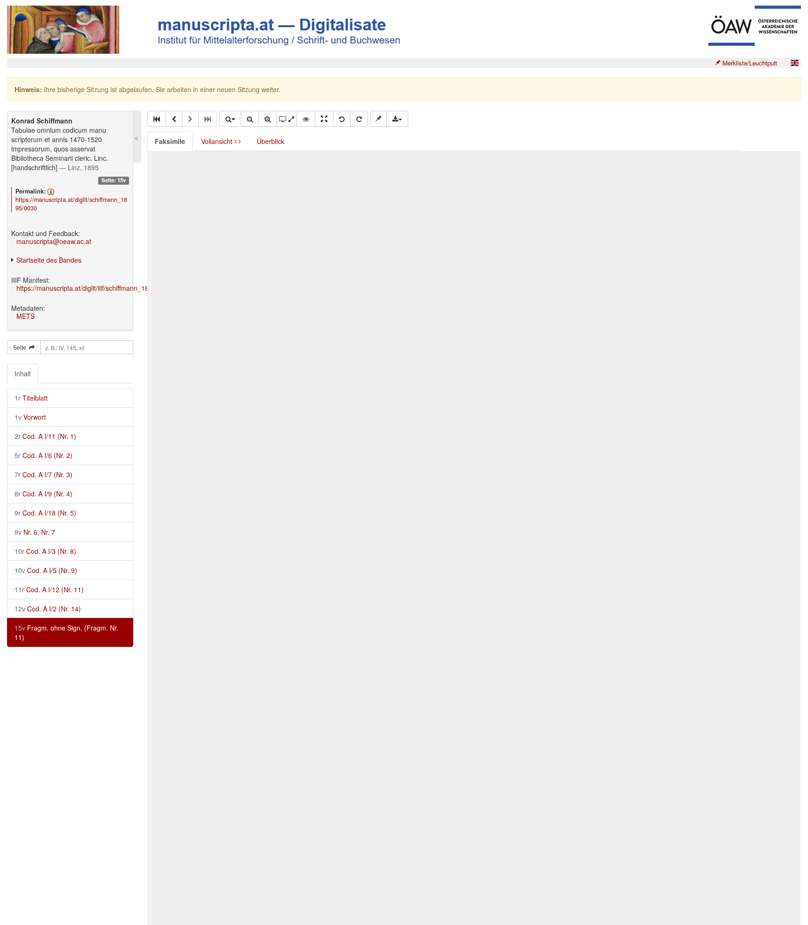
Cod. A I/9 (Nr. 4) (43, 493)
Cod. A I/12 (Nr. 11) (49, 589)
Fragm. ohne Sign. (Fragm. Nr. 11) (66, 632)
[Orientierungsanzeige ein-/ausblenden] (305, 119)
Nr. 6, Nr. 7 (34, 532)
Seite (21, 347)
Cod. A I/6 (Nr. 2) (43, 455)
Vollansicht (217, 141)
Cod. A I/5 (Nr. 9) (45, 570)
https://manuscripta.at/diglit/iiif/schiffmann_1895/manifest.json (106, 288)
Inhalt (22, 373)
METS (25, 316)
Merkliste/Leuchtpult (749, 62)
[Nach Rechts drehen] (359, 119)
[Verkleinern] (250, 119)
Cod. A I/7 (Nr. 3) (43, 474)
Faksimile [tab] (170, 141)
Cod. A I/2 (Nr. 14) (47, 608)
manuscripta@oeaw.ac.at (53, 241)
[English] (794, 62)
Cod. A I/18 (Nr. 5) (45, 512)
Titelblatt (31, 397)
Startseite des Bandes (48, 260)
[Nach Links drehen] (342, 119)
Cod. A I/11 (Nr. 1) (45, 436)
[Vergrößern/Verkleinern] (230, 119)
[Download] (397, 119)
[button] (156, 119)
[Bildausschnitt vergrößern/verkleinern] (286, 119)
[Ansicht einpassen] (324, 119)
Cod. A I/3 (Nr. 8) (45, 551)
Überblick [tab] (270, 141)
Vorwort (30, 417)
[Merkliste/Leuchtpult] (378, 119)
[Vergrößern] (268, 119)
